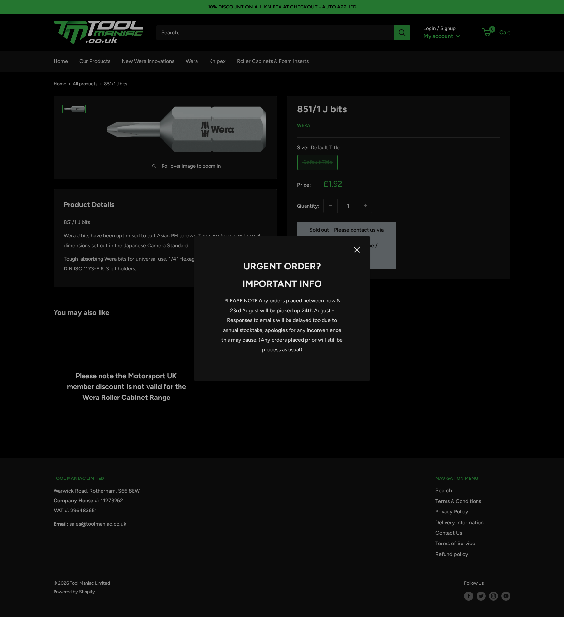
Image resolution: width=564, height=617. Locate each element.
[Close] (357, 249)
